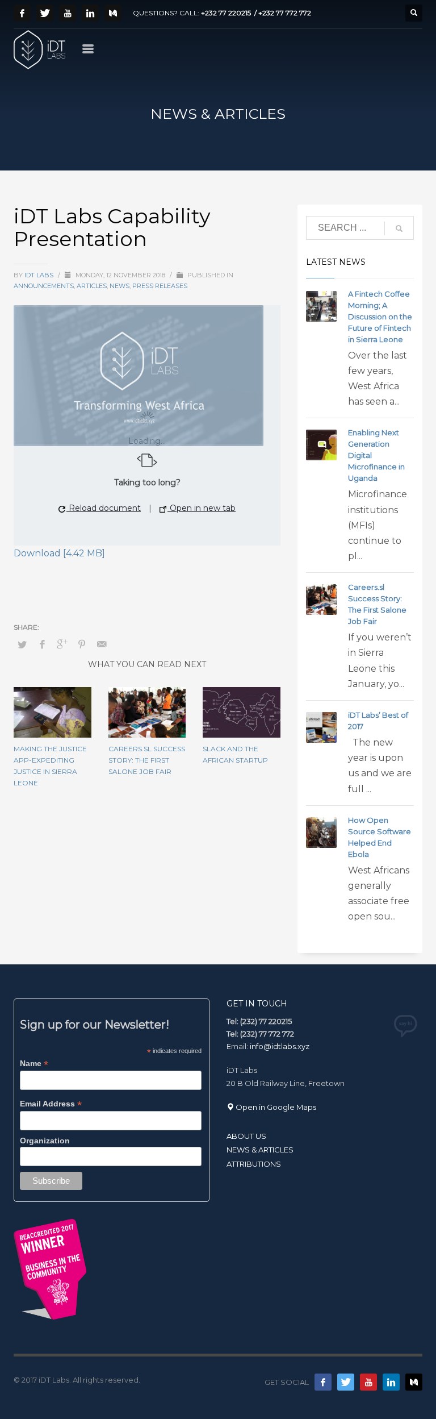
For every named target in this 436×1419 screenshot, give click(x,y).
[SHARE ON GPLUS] (61, 644)
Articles (92, 286)
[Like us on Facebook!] (323, 1382)
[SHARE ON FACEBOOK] (42, 644)
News (119, 286)
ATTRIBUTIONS (254, 1163)
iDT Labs (39, 275)
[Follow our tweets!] (345, 1382)
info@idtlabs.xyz (279, 1046)
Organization (45, 1140)
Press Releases (159, 286)
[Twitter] (44, 13)
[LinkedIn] (90, 13)
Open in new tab (201, 508)
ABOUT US (246, 1136)
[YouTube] (67, 13)
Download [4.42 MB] (59, 553)
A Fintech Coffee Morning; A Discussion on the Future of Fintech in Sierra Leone (380, 316)
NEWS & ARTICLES (260, 1149)
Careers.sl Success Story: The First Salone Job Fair (146, 760)
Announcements (44, 286)
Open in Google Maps (275, 1107)
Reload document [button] (103, 508)
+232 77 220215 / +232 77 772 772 (256, 13)
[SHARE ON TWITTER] (22, 644)
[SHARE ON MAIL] (101, 644)
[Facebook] (22, 13)
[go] (399, 228)
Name (34, 1063)
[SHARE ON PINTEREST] (81, 644)
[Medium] (112, 13)
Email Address (51, 1103)
